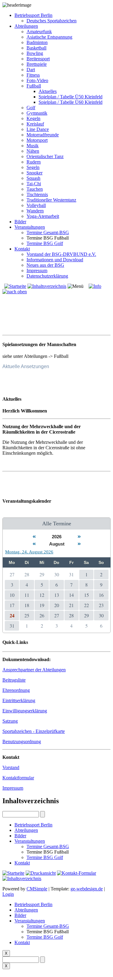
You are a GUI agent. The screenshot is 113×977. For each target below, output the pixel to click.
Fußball (34, 85)
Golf (31, 107)
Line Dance (38, 129)
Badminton (37, 42)
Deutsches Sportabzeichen (52, 20)
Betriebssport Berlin (33, 15)
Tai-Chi (34, 183)
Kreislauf (35, 123)
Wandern (35, 210)
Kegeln (33, 118)
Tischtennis (37, 194)
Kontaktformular (18, 777)
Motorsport (37, 140)
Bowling (35, 53)
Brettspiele (37, 64)
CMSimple (37, 888)
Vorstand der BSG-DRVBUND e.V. (61, 254)
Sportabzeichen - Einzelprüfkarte (33, 731)
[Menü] (75, 286)
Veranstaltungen (29, 227)
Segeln (33, 167)
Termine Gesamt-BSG (48, 232)
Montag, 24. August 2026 (29, 551)
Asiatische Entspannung (49, 37)
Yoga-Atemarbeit (43, 216)
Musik (33, 145)
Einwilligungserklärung (24, 710)
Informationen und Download (55, 259)
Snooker (34, 172)
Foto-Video (37, 80)
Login (8, 894)
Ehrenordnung (16, 690)
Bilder (20, 221)
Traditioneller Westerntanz (51, 199)
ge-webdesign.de (87, 888)
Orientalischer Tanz (45, 156)
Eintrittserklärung (18, 700)
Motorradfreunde (43, 134)
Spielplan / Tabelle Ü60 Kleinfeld (70, 102)
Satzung (10, 721)
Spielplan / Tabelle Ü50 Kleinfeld (70, 96)
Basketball (36, 47)
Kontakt (22, 248)
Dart (31, 69)
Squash (33, 178)
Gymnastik (37, 113)
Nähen (33, 151)
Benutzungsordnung (21, 741)
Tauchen (35, 189)
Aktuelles (48, 91)
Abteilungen (26, 26)
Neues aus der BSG (45, 265)
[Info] (95, 286)
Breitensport (38, 58)
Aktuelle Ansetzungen (25, 366)
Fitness (33, 75)
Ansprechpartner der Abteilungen (34, 669)
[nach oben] (14, 291)
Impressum (37, 270)
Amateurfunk (39, 31)
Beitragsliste (14, 680)
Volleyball (36, 205)
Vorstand (10, 767)
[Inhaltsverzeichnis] (46, 286)
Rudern (34, 161)
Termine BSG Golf (45, 243)
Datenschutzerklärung (47, 275)
